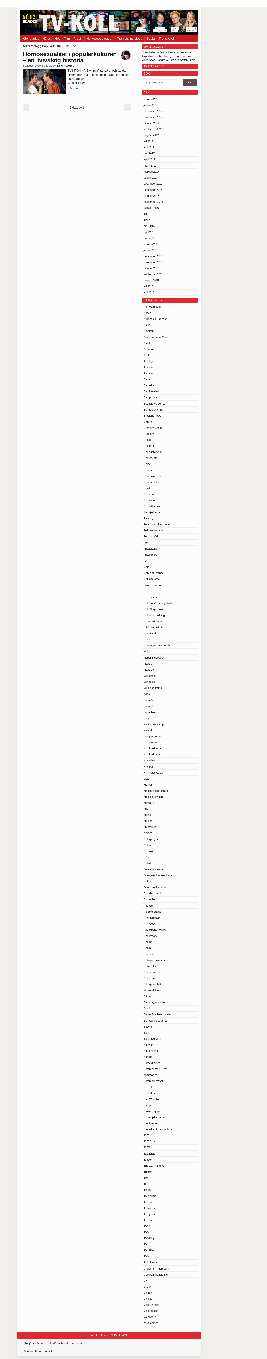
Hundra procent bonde (157, 645)
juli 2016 (148, 213)
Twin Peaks (150, 1262)
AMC (147, 343)
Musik (78, 38)
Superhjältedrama (154, 1117)
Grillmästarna (152, 578)
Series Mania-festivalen (157, 1014)
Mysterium (150, 826)
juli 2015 (148, 286)
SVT (146, 1135)
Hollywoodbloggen (99, 38)
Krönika (148, 766)
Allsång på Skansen (155, 318)
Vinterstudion (151, 1310)
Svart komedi (151, 1123)
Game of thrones (154, 572)
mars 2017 (150, 165)
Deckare (149, 445)
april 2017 (149, 159)
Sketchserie (151, 1050)
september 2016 (153, 201)
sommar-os (150, 1074)
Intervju (148, 663)
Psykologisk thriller (155, 929)
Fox (146, 542)
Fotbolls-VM (151, 536)
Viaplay (148, 1298)
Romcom (149, 978)
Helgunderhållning (154, 615)
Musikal (148, 820)
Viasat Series (151, 1304)
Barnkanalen (151, 391)
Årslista (148, 367)
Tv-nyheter (150, 1214)
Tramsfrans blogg (129, 38)
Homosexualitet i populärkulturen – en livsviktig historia (70, 57)
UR (146, 1280)
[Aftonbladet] (33, 4)
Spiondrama (151, 1093)
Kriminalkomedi (153, 754)
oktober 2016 (151, 195)
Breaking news (152, 415)
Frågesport (150, 554)
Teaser (148, 1159)
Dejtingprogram (153, 451)
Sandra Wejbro (65, 65)
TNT (146, 1183)
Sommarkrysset (153, 1080)
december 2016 (153, 183)
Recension (150, 954)
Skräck (148, 1056)
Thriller (148, 1171)
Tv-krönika (150, 1208)
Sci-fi (147, 1008)
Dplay (147, 463)
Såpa (147, 996)
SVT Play (149, 1141)
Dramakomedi (152, 476)
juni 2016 (149, 219)
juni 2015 (149, 292)
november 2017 (153, 117)
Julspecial (149, 681)
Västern (148, 1286)
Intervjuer (149, 669)
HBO (147, 591)
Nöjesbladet (51, 38)
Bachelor (149, 385)
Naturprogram (152, 839)
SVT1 (147, 1147)
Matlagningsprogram (156, 790)
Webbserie (150, 1316)
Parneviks (150, 899)
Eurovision (150, 500)
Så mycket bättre (154, 984)
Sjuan (147, 1032)
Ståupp (148, 1105)
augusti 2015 (151, 280)
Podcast (148, 905)
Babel (147, 379)
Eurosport (149, 494)
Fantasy (148, 518)
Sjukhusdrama (152, 1038)
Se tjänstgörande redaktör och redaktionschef (53, 1343)
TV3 (146, 1232)
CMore (148, 421)
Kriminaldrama (152, 748)
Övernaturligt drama (155, 887)
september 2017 (153, 129)
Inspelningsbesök (154, 657)
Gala (146, 566)
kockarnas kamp (154, 724)
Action (147, 312)
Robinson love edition (156, 960)
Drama (148, 470)
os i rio (147, 881)
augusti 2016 (151, 207)
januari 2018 (151, 105)
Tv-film (148, 1202)
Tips (146, 1177)
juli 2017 (148, 141)
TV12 (147, 1226)
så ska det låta (152, 990)
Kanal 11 (149, 693)
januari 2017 (151, 177)
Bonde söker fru (153, 409)
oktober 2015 (151, 268)
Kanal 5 (148, 700)
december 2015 (153, 256)
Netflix (147, 845)
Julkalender (150, 675)
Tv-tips (148, 1220)
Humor (148, 639)
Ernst (147, 488)
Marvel (148, 784)
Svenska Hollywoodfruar (158, 1129)
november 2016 (153, 189)
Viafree (148, 1292)
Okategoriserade (153, 869)
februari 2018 (151, 99)
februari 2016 (151, 244)
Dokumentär (151, 457)
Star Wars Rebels (154, 1099)
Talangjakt (149, 1153)
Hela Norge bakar (154, 609)
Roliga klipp (150, 966)
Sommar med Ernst (155, 1068)
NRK (146, 857)
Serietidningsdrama (155, 1020)
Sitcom (148, 1026)
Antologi (148, 361)
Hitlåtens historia (153, 627)
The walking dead (154, 1165)
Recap (147, 947)
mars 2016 (150, 238)
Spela (150, 38)
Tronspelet (166, 38)
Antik (147, 355)
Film (67, 38)
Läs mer (73, 88)
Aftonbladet (30, 38)
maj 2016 (149, 225)
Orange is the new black (158, 875)
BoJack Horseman (155, 403)
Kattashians (151, 712)
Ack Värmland (152, 306)
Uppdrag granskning (156, 1274)
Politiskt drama (152, 911)
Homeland (150, 633)
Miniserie (149, 802)
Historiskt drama (153, 621)
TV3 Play (149, 1238)
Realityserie (151, 935)
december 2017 (153, 111)
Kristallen (149, 760)
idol (146, 651)
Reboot (148, 941)
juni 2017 (149, 147)
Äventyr (148, 373)
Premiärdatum (152, 917)
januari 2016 (151, 250)
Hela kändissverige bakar (159, 603)
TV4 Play (149, 1250)
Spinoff (148, 1087)
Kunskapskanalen (154, 772)
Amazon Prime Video (156, 337)
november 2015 (153, 262)
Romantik (149, 972)
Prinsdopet (150, 923)
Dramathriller (151, 482)
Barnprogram (151, 397)
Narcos (148, 832)
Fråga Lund (150, 548)
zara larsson (151, 1322)
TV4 (146, 1244)
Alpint (147, 324)
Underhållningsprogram (157, 1268)
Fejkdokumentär (153, 530)
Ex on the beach (153, 506)
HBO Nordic (151, 597)
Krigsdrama (150, 742)
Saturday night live (154, 1002)
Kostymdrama (152, 736)
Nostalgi (148, 851)
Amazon (149, 330)
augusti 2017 (151, 135)
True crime (150, 1195)
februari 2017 (151, 171)
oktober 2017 (151, 123)
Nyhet (147, 863)
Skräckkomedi (152, 1062)
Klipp (146, 718)
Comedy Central (153, 427)
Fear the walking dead (157, 524)
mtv (146, 808)
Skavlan (148, 1044)
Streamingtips (152, 1111)
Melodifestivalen (153, 796)
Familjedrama (152, 512)
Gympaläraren (152, 585)
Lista (146, 778)
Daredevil (149, 433)
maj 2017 (149, 153)
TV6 (146, 1256)
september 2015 (153, 274)
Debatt (147, 439)
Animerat (149, 349)
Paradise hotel (152, 893)
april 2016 (149, 232)
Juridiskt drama (153, 687)
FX (145, 560)
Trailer (147, 1189)
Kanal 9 (148, 706)
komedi (148, 730)
